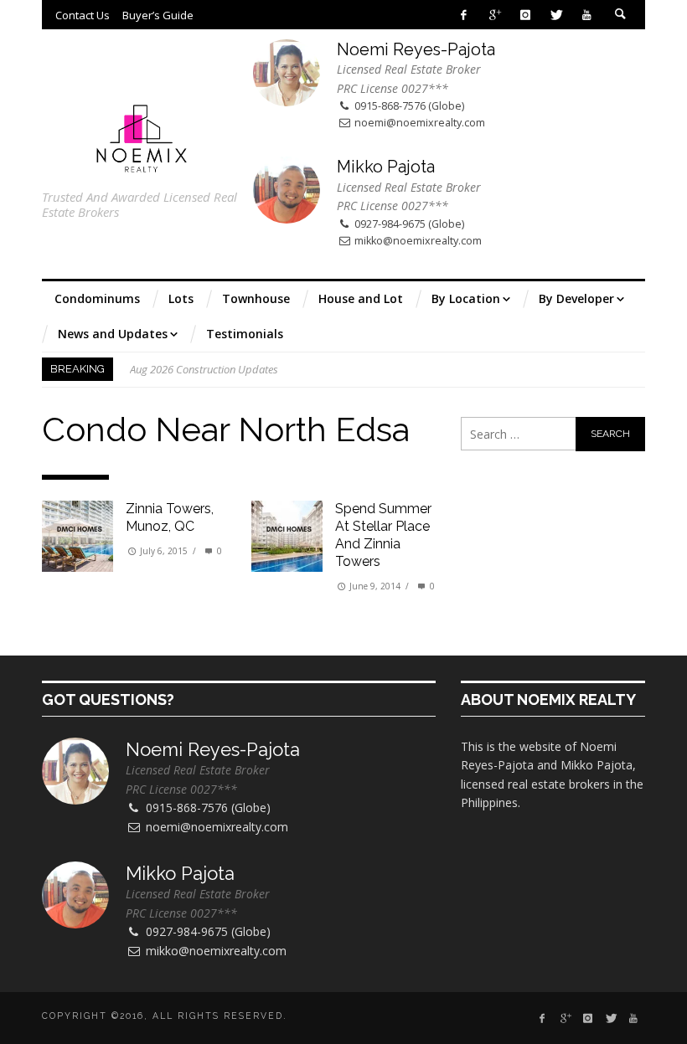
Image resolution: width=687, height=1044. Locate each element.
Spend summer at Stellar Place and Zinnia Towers (383, 534)
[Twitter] (555, 14)
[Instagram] (524, 14)
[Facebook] (463, 14)
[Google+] (494, 14)
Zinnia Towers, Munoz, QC (170, 517)
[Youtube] (586, 14)
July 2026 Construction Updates (203, 379)
